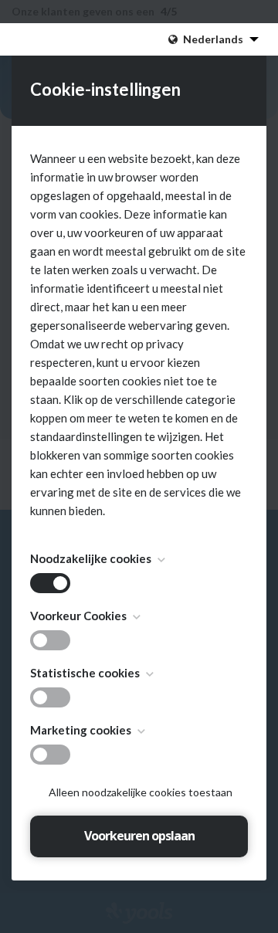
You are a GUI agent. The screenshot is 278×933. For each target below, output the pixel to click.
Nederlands (213, 39)
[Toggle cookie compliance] (50, 640)
